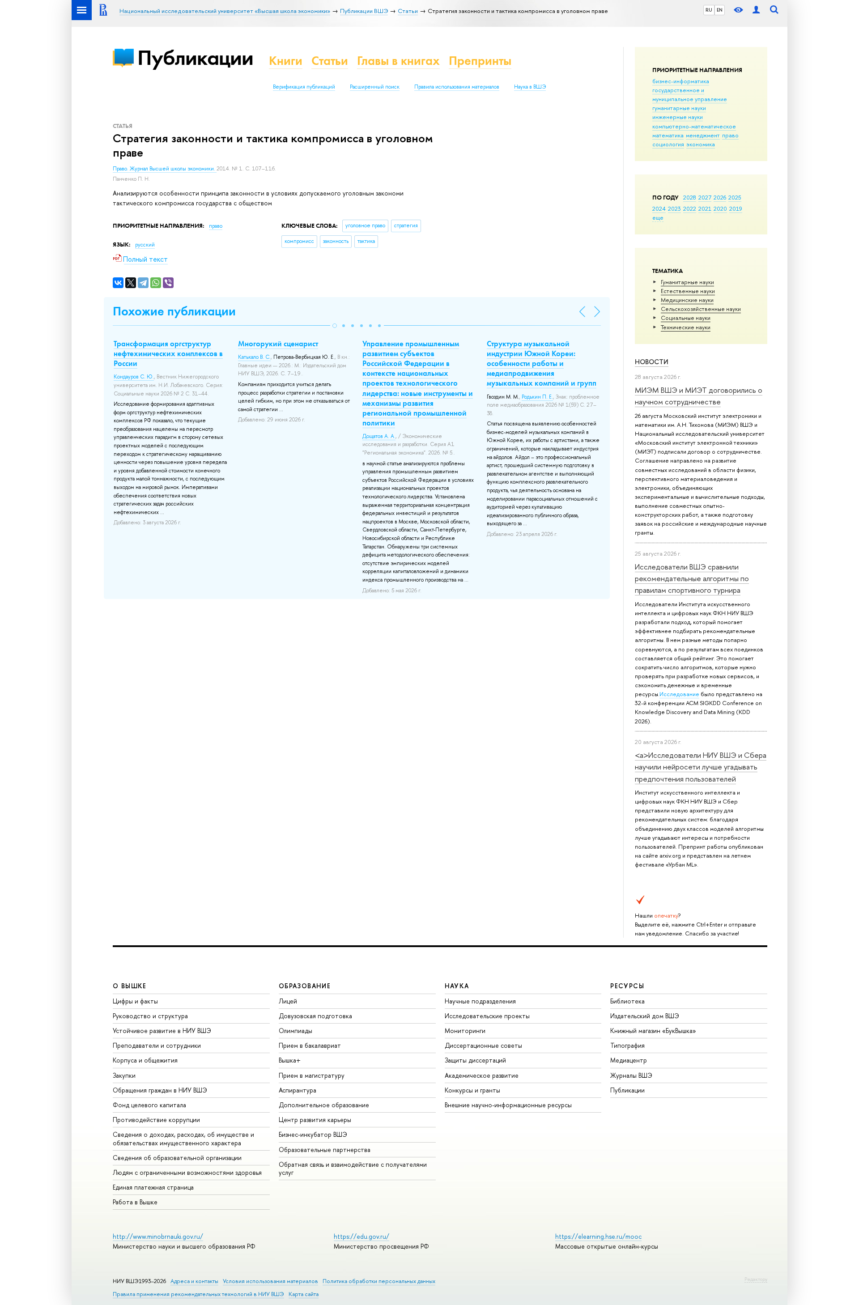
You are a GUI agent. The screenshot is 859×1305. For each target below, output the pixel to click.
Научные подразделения (480, 1001)
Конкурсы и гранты (472, 1090)
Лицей (288, 1001)
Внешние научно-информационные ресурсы (508, 1105)
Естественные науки (688, 291)
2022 (689, 208)
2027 (704, 197)
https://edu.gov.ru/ (361, 1236)
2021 (704, 208)
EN (720, 10)
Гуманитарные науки (687, 282)
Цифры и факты (135, 1001)
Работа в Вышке (135, 1202)
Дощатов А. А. (378, 436)
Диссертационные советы (483, 1045)
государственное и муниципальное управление (689, 94)
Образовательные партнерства (324, 1149)
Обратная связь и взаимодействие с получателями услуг (353, 1168)
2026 (720, 197)
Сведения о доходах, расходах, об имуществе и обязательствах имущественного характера (183, 1138)
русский (145, 244)
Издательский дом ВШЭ (644, 1016)
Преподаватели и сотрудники (157, 1045)
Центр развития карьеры (315, 1119)
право (730, 135)
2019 (735, 208)
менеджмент (703, 135)
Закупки (124, 1075)
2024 (659, 208)
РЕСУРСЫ (627, 986)
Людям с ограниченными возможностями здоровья (187, 1172)
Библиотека (627, 1001)
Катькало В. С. (254, 357)
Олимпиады (295, 1030)
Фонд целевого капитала (149, 1105)
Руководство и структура (150, 1016)
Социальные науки (685, 318)
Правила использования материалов (456, 86)
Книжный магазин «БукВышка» (653, 1030)
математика (668, 135)
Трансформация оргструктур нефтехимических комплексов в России (168, 353)
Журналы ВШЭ (631, 1075)
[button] (334, 325)
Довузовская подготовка (315, 1016)
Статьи (329, 60)
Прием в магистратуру (311, 1075)
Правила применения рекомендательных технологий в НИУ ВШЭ (198, 1294)
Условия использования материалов (270, 1281)
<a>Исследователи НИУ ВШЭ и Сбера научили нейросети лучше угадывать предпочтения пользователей (700, 767)
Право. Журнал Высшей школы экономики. (165, 168)
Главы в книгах (398, 60)
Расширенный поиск (375, 86)
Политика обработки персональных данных (379, 1281)
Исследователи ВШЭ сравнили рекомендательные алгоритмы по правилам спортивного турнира (692, 578)
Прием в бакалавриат (310, 1045)
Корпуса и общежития (145, 1060)
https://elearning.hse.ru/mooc (598, 1236)
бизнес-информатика (680, 81)
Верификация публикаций (304, 86)
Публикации (195, 57)
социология (668, 144)
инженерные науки (677, 117)
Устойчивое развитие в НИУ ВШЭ (162, 1030)
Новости (651, 361)
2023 (674, 208)
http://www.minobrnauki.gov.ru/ (158, 1236)
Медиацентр (628, 1060)
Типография (627, 1045)
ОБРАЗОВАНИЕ (305, 986)
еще (657, 217)
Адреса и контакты (194, 1281)
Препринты (480, 60)
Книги (285, 60)
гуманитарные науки (679, 108)
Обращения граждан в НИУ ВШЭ (160, 1090)
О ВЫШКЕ (130, 986)
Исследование (679, 694)
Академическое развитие (482, 1075)
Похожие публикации (174, 311)
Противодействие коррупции (156, 1119)
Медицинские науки (687, 300)
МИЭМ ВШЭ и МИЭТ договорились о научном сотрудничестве (698, 396)
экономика (700, 144)
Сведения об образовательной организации (177, 1157)
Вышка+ (290, 1060)
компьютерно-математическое (694, 126)
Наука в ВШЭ (530, 86)
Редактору (755, 1279)
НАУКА (457, 986)
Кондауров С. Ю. (134, 376)
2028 (689, 197)
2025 (734, 197)
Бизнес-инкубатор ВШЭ (313, 1134)
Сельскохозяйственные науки (701, 309)
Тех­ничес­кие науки (685, 327)
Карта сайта (304, 1294)
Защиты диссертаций (475, 1060)
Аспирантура (297, 1090)
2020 (720, 208)
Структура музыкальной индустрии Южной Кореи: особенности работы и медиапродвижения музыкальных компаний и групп (541, 363)
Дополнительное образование (324, 1105)
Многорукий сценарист (278, 344)
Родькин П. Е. (537, 396)
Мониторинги (465, 1030)
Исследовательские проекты (487, 1016)
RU (709, 10)
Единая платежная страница (153, 1187)
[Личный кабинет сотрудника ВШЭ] (756, 10)
